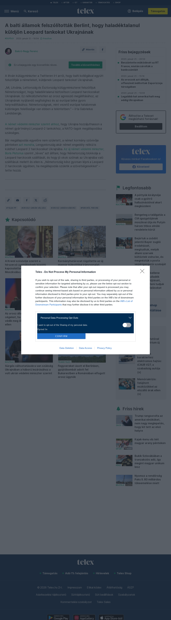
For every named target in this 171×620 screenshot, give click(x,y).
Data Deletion (66, 348)
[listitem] (84, 317)
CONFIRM (61, 336)
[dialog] (85, 310)
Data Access (85, 348)
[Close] (143, 272)
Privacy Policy (104, 348)
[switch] (127, 325)
